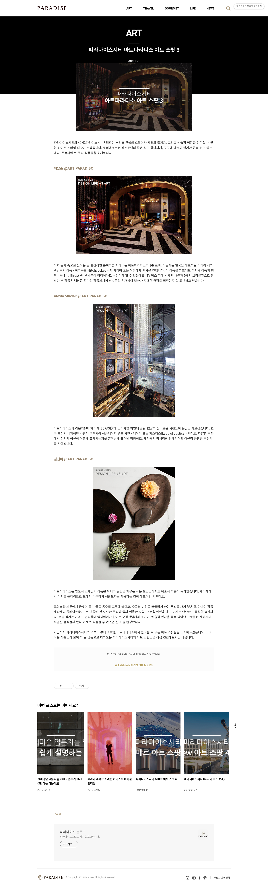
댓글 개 (57, 814)
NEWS (211, 8)
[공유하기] (65, 686)
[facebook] (199, 877)
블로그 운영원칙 (222, 877)
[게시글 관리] (69, 686)
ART (129, 8)
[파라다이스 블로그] (52, 8)
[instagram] (187, 877)
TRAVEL (148, 8)
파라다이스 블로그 (73, 831)
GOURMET (172, 8)
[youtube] (194, 877)
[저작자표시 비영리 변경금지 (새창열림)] (94, 685)
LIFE (193, 8)
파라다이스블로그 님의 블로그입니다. (80, 836)
